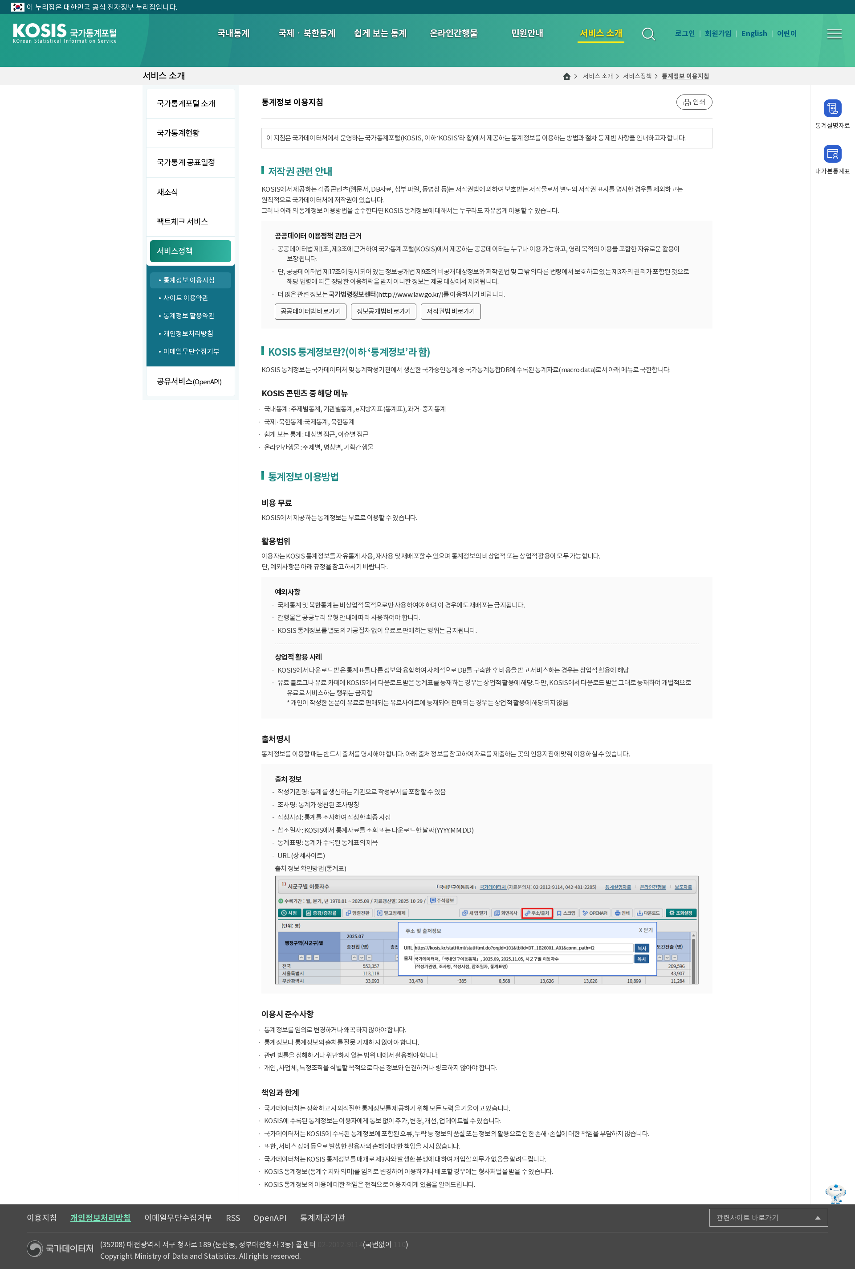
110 (400, 1244)
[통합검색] (648, 33)
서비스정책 (637, 76)
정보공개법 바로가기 (384, 311)
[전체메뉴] (834, 34)
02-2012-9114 (340, 1244)
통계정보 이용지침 (685, 76)
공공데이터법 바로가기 (311, 311)
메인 (567, 76)
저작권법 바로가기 (451, 311)
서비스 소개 (598, 76)
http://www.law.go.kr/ (409, 294)
